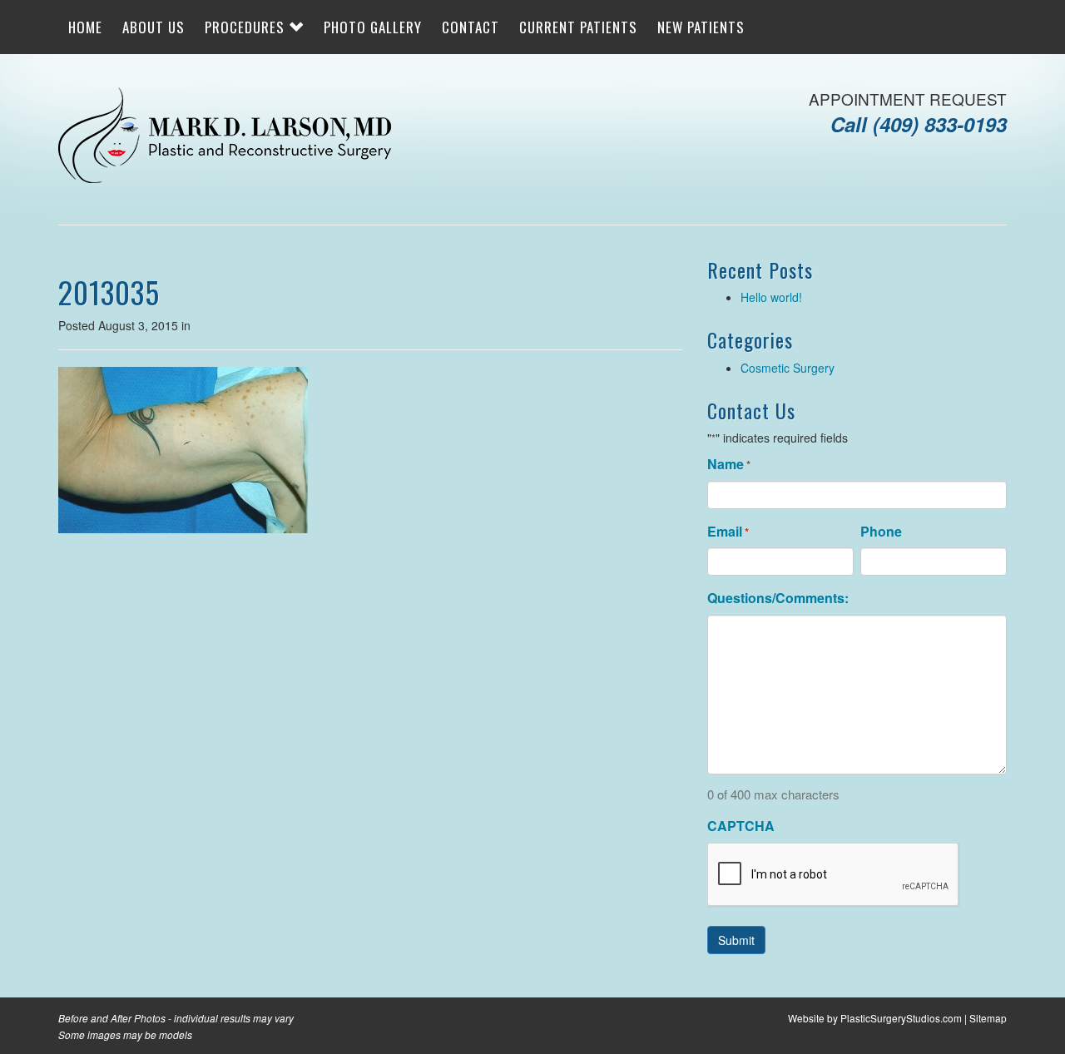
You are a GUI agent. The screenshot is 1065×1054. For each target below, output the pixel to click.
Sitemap (988, 1018)
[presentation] (833, 875)
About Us (153, 27)
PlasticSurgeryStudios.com (901, 1018)
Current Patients (578, 27)
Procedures (247, 27)
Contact (470, 27)
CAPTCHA (741, 826)
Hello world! (771, 297)
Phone (881, 531)
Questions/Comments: (778, 598)
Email (728, 531)
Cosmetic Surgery (788, 367)
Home (85, 27)
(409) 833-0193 (940, 124)
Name (728, 464)
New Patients (701, 27)
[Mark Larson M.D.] (224, 137)
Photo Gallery (373, 27)
